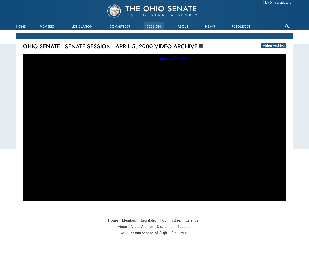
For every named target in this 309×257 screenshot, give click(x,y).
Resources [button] (241, 26)
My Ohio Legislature (278, 2)
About (183, 26)
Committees (120, 26)
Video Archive (274, 45)
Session (154, 26)
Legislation (82, 26)
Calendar (193, 220)
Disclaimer (165, 226)
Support (183, 226)
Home (21, 26)
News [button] (210, 26)
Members (47, 26)
